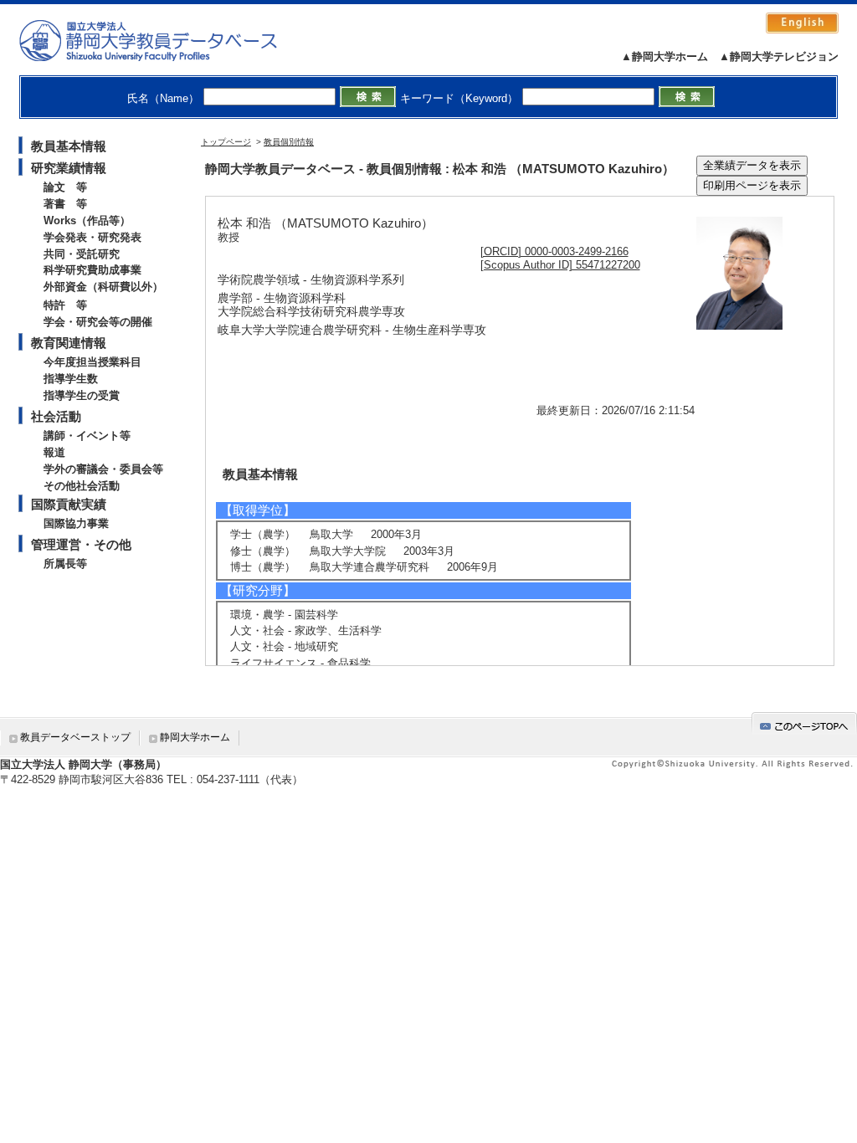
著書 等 (65, 203)
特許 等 (65, 305)
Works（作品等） (87, 220)
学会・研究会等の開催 (98, 321)
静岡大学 (165, 40)
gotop (804, 723)
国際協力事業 (76, 523)
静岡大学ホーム (195, 737)
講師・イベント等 (87, 435)
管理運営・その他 (81, 544)
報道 (54, 452)
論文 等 (65, 187)
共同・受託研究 (82, 254)
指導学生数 (71, 378)
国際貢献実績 (68, 504)
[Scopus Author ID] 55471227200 (560, 265)
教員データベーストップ (75, 737)
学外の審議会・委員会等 (103, 469)
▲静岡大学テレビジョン (779, 56)
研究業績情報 (68, 168)
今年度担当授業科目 (92, 362)
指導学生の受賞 (82, 395)
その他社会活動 (82, 485)
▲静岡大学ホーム (664, 56)
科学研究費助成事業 (92, 270)
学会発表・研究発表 (92, 237)
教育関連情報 (68, 343)
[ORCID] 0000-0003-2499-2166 (554, 251)
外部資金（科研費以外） (103, 286)
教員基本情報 (68, 146)
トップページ (226, 141)
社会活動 (56, 416)
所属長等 (65, 563)
